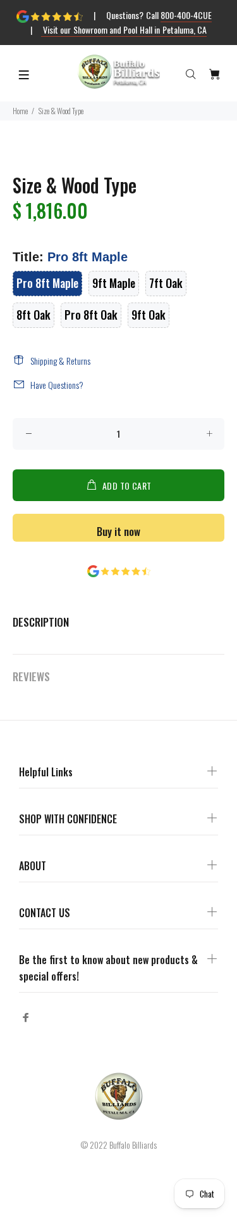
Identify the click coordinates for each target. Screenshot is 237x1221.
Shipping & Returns (60, 360)
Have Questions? (56, 384)
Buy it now (118, 531)
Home (20, 110)
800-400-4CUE (186, 15)
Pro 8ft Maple (47, 283)
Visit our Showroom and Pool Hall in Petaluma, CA (124, 29)
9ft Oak (148, 314)
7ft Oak (166, 283)
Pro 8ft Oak (91, 314)
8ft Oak (33, 314)
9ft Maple (113, 283)
